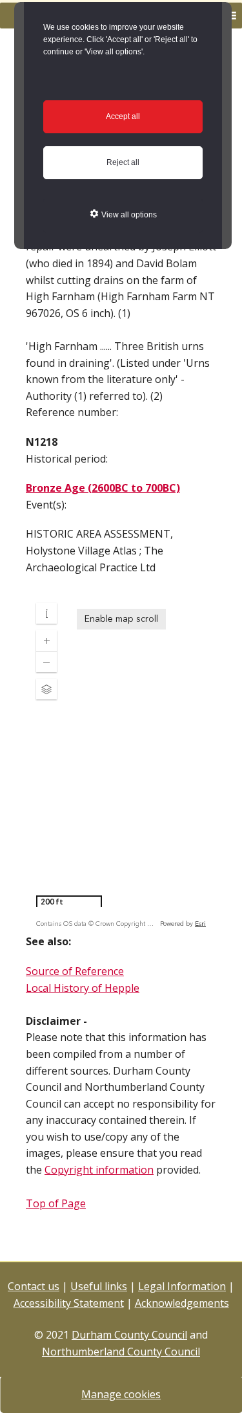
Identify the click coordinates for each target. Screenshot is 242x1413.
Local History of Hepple (82, 988)
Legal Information (182, 1286)
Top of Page (56, 1203)
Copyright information (99, 1170)
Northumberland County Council (121, 1351)
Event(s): (46, 505)
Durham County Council (129, 1335)
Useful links (98, 1286)
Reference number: (72, 412)
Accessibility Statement (69, 1303)
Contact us (33, 1286)
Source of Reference (75, 971)
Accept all (123, 116)
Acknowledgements (182, 1303)
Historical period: (67, 459)
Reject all (122, 162)
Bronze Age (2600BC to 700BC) (103, 488)
